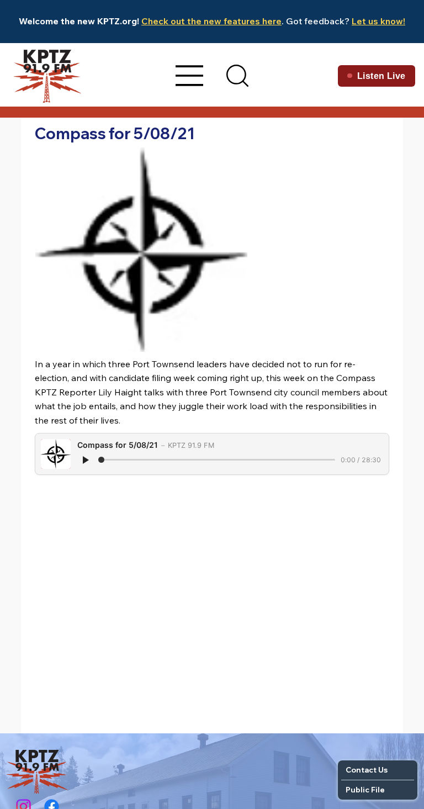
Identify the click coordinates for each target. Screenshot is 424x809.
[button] (237, 76)
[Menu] (190, 75)
